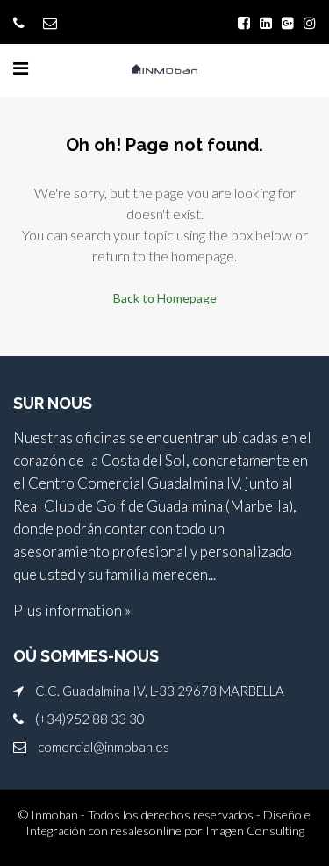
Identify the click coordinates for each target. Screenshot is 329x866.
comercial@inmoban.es (103, 747)
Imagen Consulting (254, 830)
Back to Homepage (165, 297)
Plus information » (72, 610)
